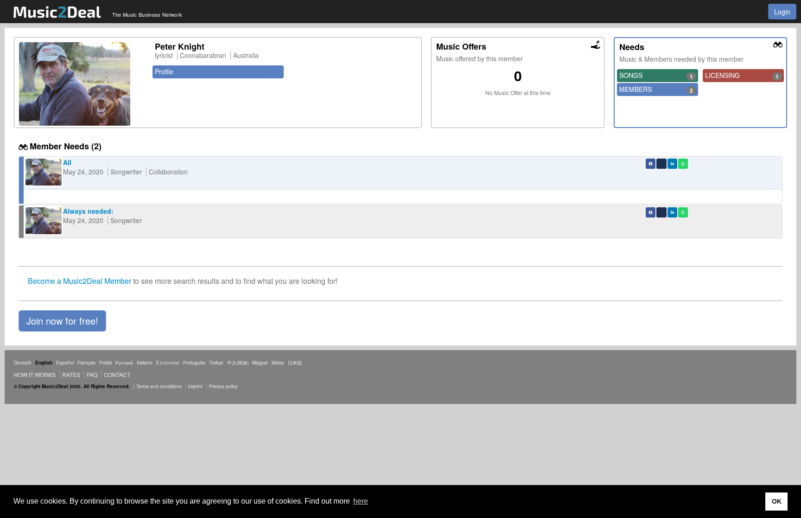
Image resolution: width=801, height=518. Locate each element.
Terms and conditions (159, 386)
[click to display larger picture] (82, 84)
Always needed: (88, 211)
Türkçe (216, 362)
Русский (124, 362)
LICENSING (742, 75)
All (67, 162)
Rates (71, 374)
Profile (164, 71)
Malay (278, 362)
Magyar (260, 362)
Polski (105, 362)
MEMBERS (656, 89)
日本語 (295, 362)
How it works (35, 374)
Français (86, 362)
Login (782, 11)
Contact (117, 374)
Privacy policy (223, 386)
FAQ (92, 374)
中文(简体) (237, 362)
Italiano (145, 362)
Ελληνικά (167, 362)
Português (194, 362)
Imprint (195, 386)
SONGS (656, 75)
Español (65, 362)
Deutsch (23, 362)
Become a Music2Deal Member (79, 280)
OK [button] (777, 501)
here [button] (360, 501)
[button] (62, 321)
